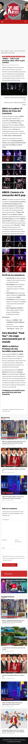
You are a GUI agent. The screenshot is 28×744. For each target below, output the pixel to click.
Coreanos (8, 56)
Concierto (21, 409)
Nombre (4, 540)
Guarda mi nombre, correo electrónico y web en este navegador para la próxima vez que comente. (13, 558)
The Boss (4, 444)
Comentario (6, 519)
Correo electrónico (18, 540)
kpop (24, 56)
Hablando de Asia (12, 644)
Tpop (20, 437)
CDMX (4, 56)
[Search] (25, 21)
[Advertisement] (14, 36)
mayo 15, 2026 (10, 733)
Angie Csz (5, 472)
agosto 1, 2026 (10, 472)
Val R (4, 651)
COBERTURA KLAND (13, 409)
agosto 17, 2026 (10, 444)
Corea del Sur (5, 644)
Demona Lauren (6, 65)
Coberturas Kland (9, 437)
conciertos (4, 411)
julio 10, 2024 (14, 65)
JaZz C (4, 500)
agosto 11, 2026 (9, 651)
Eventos (12, 56)
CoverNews (10, 741)
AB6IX (6, 409)
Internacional (18, 56)
